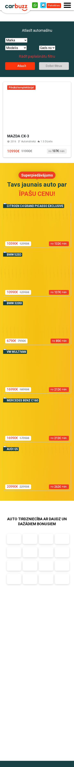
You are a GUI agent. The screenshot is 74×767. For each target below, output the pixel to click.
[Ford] (46, 539)
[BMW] (30, 539)
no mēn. (57, 151)
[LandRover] (14, 579)
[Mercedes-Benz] (14, 552)
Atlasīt (21, 66)
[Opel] (46, 579)
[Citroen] (46, 565)
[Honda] (62, 539)
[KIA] (62, 565)
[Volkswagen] (62, 552)
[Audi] (14, 539)
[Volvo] (14, 565)
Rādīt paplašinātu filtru (37, 56)
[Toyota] (46, 552)
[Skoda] (30, 552)
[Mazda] (30, 579)
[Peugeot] (62, 579)
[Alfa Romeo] (30, 565)
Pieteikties (54, 5)
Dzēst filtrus (54, 66)
